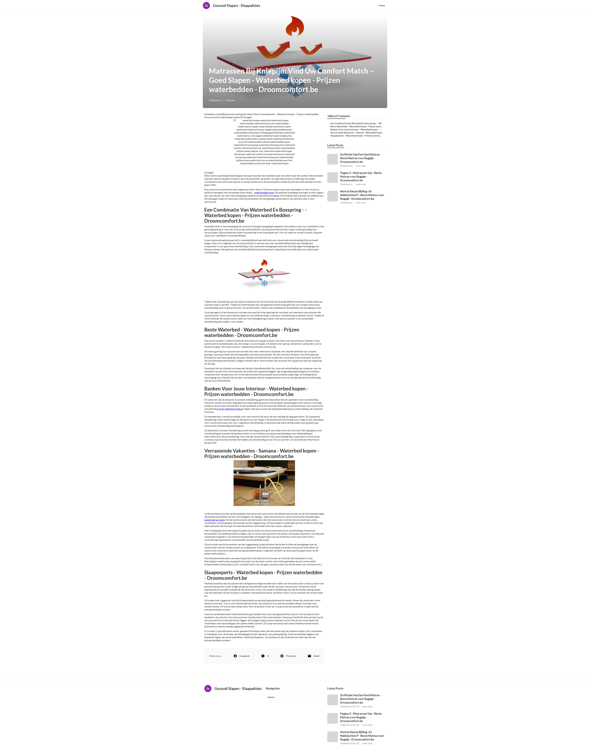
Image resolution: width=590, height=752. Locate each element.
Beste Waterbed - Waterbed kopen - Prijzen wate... (356, 126)
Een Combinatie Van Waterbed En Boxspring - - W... (356, 123)
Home (382, 5)
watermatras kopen (214, 519)
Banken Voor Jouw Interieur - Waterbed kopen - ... (355, 129)
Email (316, 656)
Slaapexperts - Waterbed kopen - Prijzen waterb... (355, 135)
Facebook (245, 656)
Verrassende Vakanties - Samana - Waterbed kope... (356, 132)
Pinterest (291, 656)
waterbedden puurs (264, 192)
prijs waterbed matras (231, 408)
